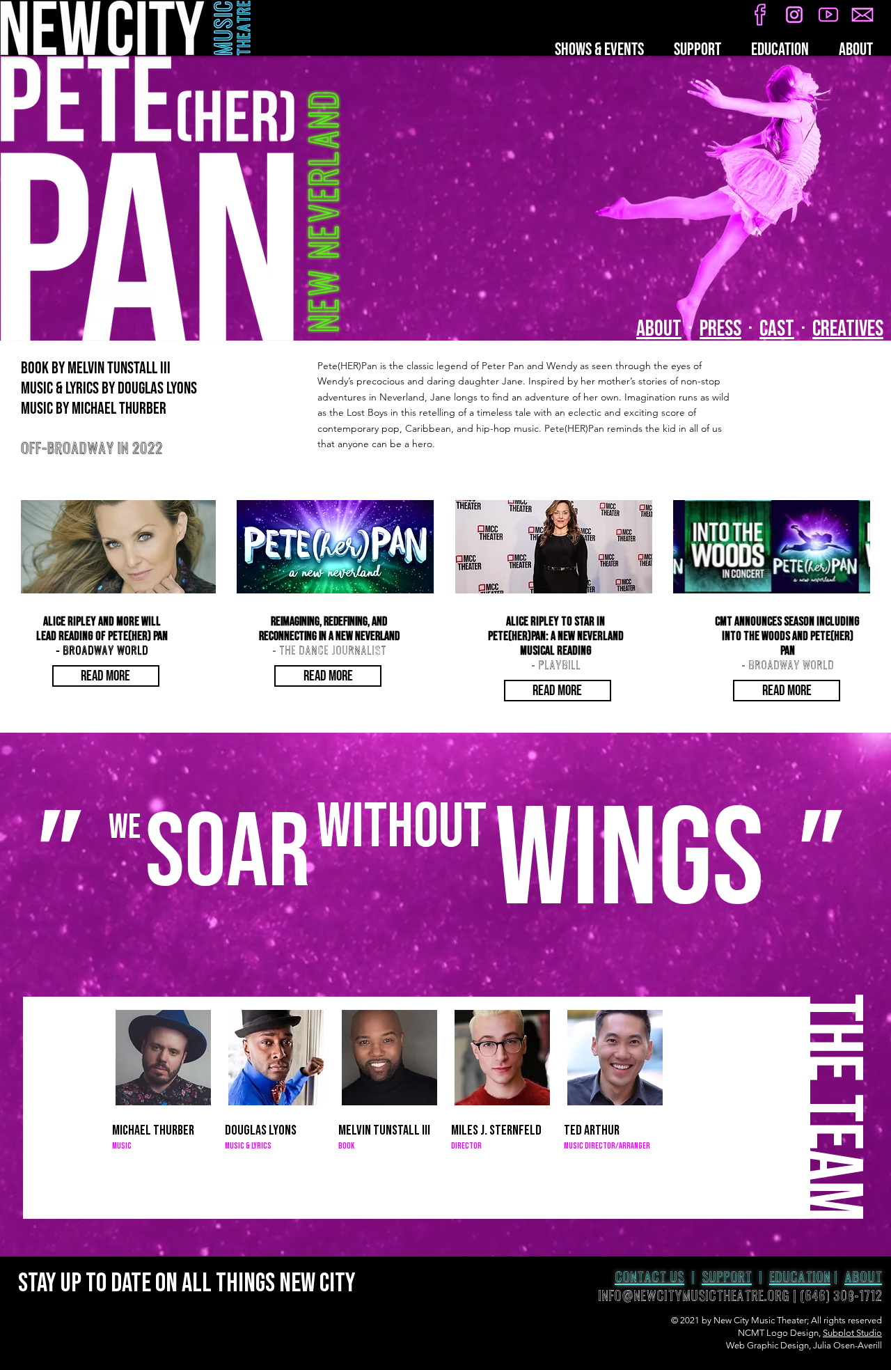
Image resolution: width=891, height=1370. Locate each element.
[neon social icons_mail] (862, 14)
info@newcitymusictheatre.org (693, 1296)
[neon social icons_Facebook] (760, 14)
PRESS (720, 329)
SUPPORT (727, 1277)
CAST (776, 329)
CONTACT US (649, 1277)
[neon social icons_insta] (794, 14)
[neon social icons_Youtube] (828, 14)
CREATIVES (847, 329)
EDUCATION (799, 1277)
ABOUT (658, 329)
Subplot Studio (852, 1333)
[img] (163, 1076)
